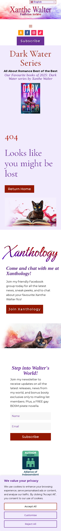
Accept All (30, 506)
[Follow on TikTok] (40, 32)
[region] (30, 503)
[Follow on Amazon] (20, 32)
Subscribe (30, 41)
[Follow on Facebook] (27, 32)
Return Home (19, 189)
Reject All (30, 524)
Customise (30, 515)
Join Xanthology (25, 309)
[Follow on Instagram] (33, 32)
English (37, 2)
